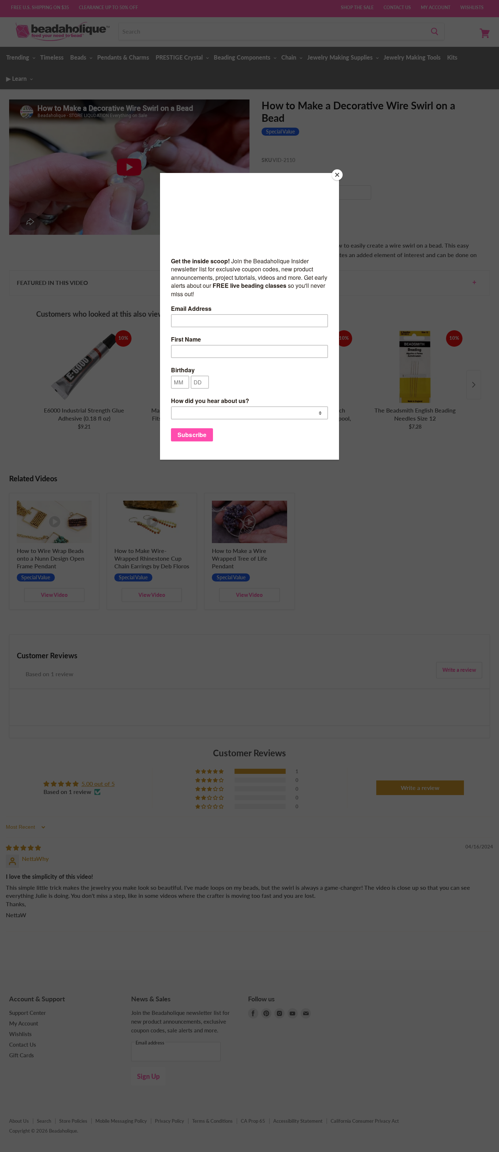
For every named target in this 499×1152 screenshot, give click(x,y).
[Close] (337, 174)
